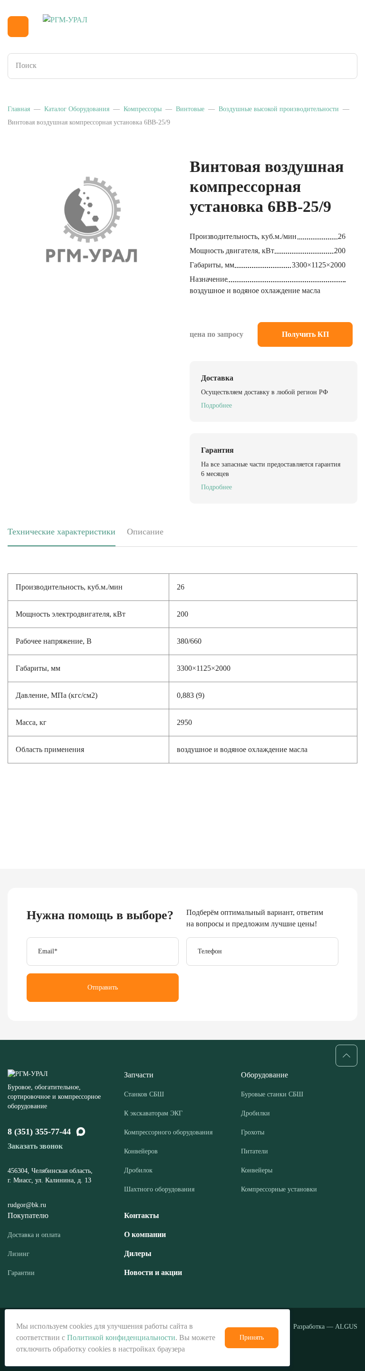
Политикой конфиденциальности (121, 1337)
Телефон (210, 951)
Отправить (102, 987)
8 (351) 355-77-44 (39, 1131)
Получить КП (305, 334)
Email (48, 951)
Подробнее (216, 405)
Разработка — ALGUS (325, 1326)
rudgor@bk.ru (28, 1205)
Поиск (346, 66)
